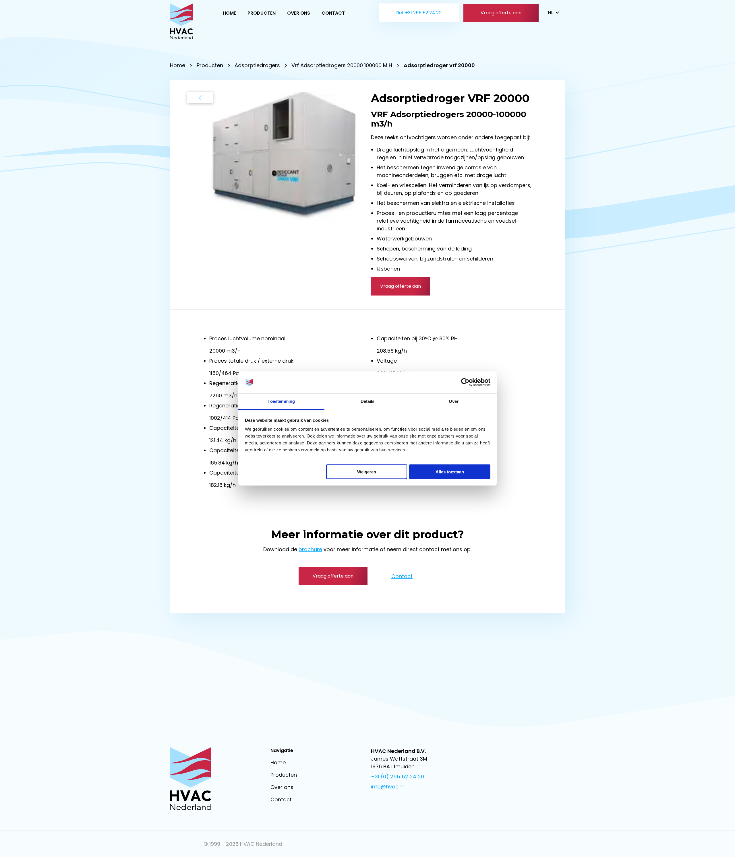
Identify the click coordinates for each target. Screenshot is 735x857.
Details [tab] (368, 401)
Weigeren (366, 471)
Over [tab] (454, 401)
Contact (333, 13)
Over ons (298, 13)
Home (229, 13)
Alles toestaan (450, 471)
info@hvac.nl (387, 786)
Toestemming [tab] (281, 401)
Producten (261, 13)
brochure (310, 549)
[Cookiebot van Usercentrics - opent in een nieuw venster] (465, 382)
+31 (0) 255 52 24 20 (397, 776)
